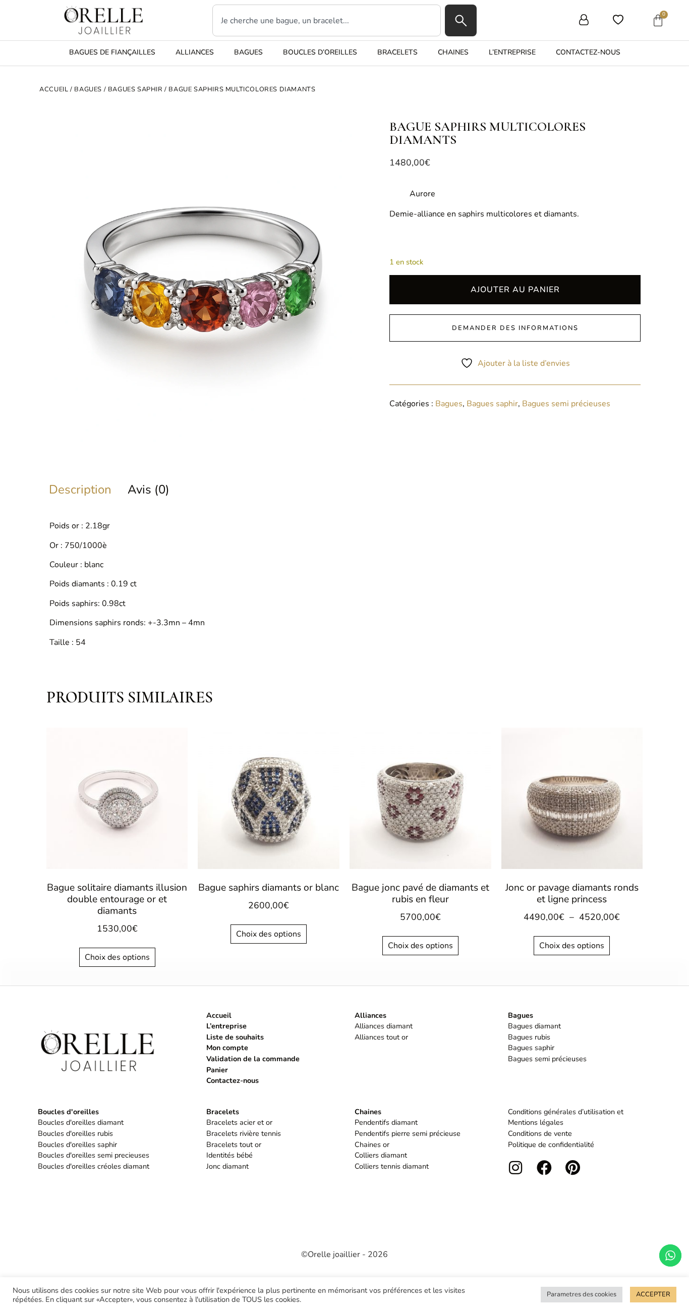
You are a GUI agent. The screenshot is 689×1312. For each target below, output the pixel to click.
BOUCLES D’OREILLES (320, 52)
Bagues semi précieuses (566, 403)
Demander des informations (515, 328)
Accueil (53, 89)
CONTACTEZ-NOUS (588, 52)
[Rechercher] (461, 20)
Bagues (88, 89)
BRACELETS (397, 52)
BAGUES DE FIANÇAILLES (112, 52)
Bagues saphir (135, 89)
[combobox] (326, 20)
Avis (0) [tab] (148, 488)
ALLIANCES (195, 52)
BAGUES (248, 52)
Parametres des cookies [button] (581, 1294)
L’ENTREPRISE (512, 52)
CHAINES (453, 52)
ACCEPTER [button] (653, 1294)
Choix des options (117, 957)
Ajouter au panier (515, 289)
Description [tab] (80, 488)
